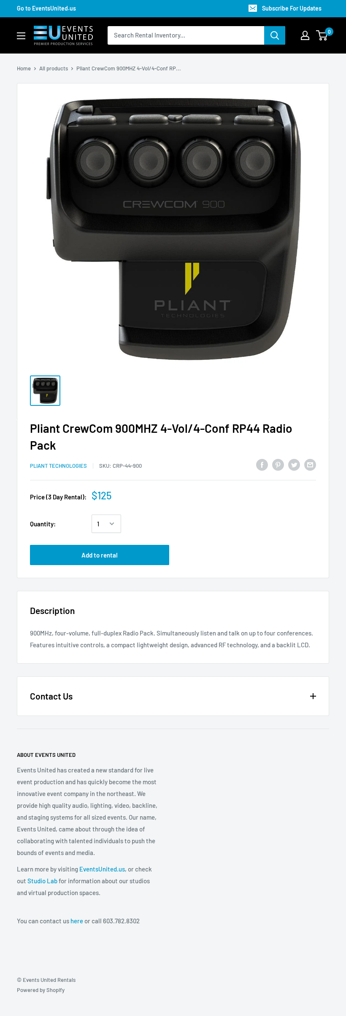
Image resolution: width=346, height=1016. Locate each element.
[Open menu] (21, 35)
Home (24, 68)
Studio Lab (42, 881)
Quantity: (43, 524)
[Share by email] (310, 464)
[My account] (305, 35)
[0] (322, 35)
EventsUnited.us (102, 869)
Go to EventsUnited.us (46, 8)
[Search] (274, 35)
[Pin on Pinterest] (278, 464)
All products (53, 68)
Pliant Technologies (58, 465)
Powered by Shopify (41, 990)
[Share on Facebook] (262, 464)
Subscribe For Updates (292, 8)
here (76, 921)
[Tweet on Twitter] (294, 464)
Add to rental (99, 555)
